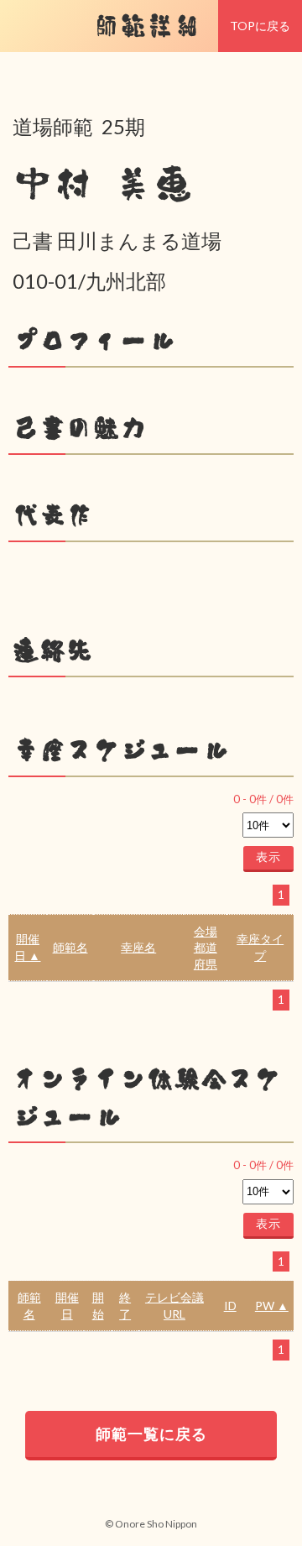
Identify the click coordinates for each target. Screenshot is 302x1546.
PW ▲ (272, 1305)
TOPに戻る (260, 25)
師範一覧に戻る (151, 1433)
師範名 (70, 947)
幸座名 (138, 947)
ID (230, 1305)
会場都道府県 (205, 947)
